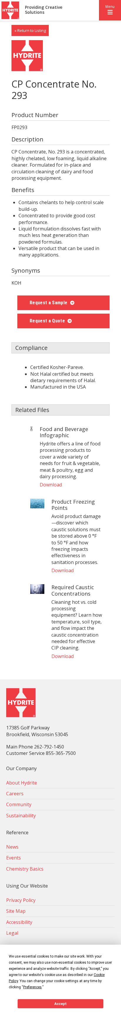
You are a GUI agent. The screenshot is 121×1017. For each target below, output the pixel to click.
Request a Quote (48, 321)
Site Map (16, 911)
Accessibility (19, 922)
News (12, 847)
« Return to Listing (30, 30)
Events (13, 857)
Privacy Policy (21, 900)
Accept (60, 1004)
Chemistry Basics (24, 869)
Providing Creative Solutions (43, 10)
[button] (110, 10)
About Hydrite (21, 783)
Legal (12, 933)
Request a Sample (49, 302)
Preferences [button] (32, 987)
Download (51, 484)
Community (18, 804)
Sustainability (21, 815)
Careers (14, 793)
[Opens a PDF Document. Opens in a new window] (31, 429)
